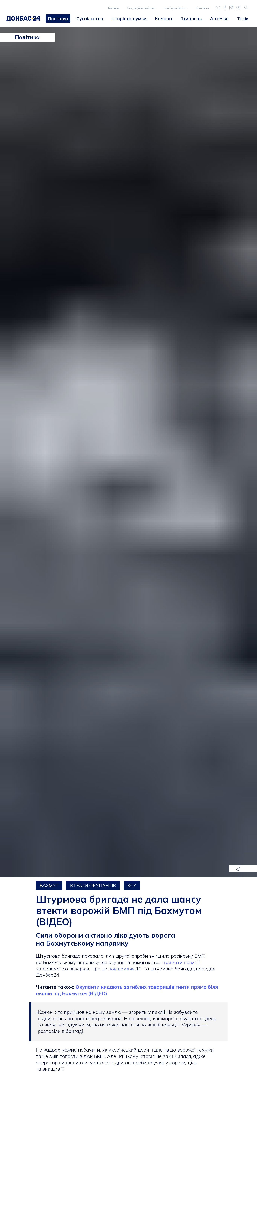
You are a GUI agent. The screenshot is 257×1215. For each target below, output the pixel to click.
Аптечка (219, 18)
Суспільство (89, 18)
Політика (58, 18)
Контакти (202, 8)
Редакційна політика (141, 8)
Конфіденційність (175, 8)
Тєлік (242, 18)
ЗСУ (131, 885)
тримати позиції (181, 962)
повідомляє (122, 969)
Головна (113, 8)
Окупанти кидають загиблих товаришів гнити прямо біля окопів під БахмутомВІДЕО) (127, 990)
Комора (163, 18)
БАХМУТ (49, 885)
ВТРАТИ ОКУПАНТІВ (93, 885)
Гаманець (191, 18)
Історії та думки (129, 18)
